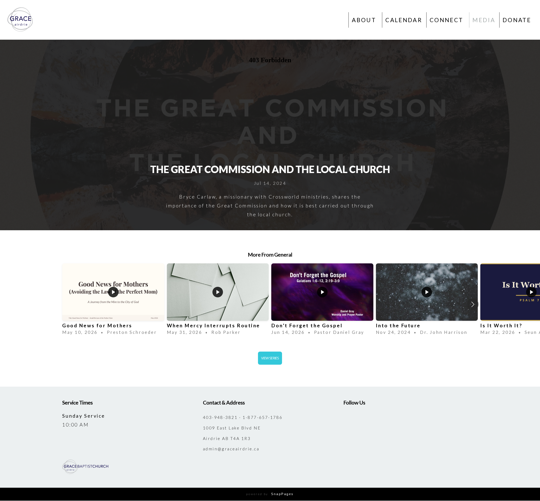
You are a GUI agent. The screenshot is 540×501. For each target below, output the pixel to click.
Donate (517, 19)
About (365, 19)
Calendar (403, 19)
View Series (270, 358)
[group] (113, 300)
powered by (270, 494)
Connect (447, 19)
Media (483, 19)
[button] (473, 304)
